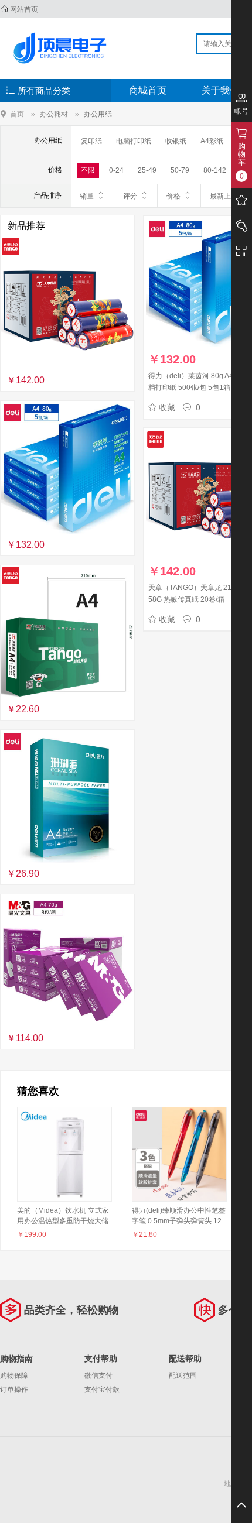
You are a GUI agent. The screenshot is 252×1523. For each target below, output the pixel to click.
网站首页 (24, 9)
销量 (87, 196)
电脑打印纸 (133, 141)
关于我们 (220, 90)
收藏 (167, 407)
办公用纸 (98, 114)
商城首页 (147, 90)
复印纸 (91, 141)
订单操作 (14, 1389)
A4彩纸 (211, 141)
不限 (88, 170)
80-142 (214, 170)
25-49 (147, 170)
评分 (130, 196)
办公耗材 (54, 114)
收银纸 (175, 141)
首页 (17, 114)
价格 (173, 196)
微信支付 (98, 1375)
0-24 (116, 170)
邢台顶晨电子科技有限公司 (62, 48)
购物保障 (14, 1375)
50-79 (180, 170)
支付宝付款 (102, 1389)
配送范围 (183, 1375)
